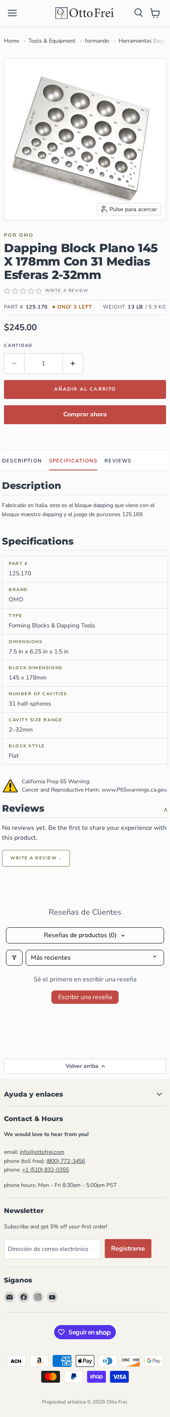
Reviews (117, 460)
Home (11, 41)
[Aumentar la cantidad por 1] (73, 363)
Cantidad (18, 345)
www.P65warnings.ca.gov (134, 790)
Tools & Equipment (52, 41)
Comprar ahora (85, 414)
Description (22, 460)
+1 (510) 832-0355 (45, 1170)
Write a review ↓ (36, 858)
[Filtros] (14, 958)
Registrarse (128, 1248)
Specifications (73, 460)
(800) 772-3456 (65, 1161)
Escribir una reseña (85, 997)
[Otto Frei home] (85, 13)
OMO (26, 235)
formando (97, 41)
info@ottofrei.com (42, 1152)
